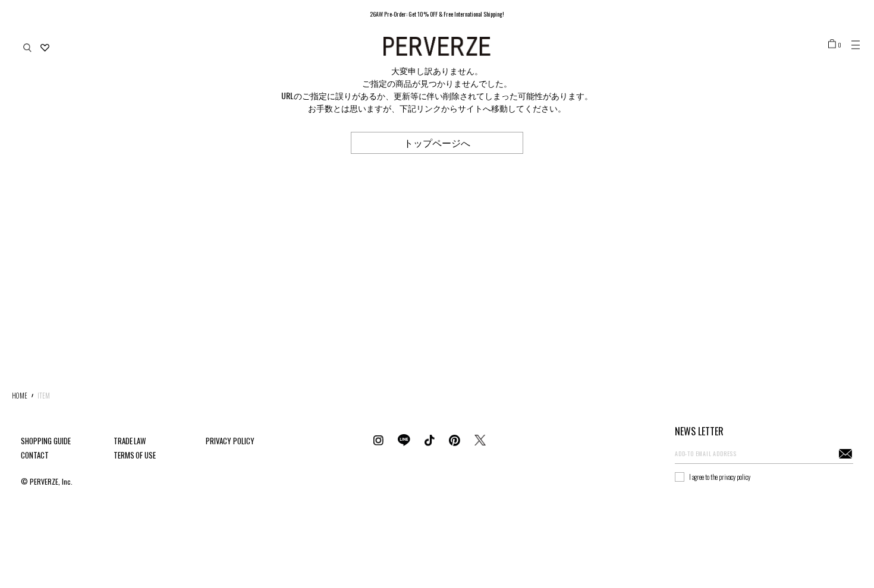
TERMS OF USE (135, 455)
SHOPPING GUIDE (46, 441)
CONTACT (35, 455)
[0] (832, 43)
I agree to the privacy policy (719, 477)
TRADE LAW (130, 441)
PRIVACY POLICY (230, 441)
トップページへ (437, 142)
